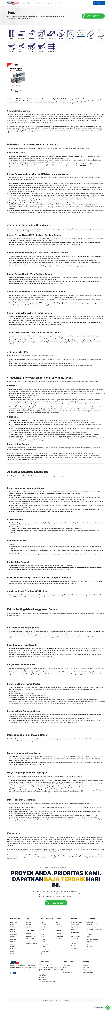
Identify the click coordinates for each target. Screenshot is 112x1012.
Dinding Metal (48, 3)
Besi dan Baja (25, 3)
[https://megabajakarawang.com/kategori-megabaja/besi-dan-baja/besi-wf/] (31, 48)
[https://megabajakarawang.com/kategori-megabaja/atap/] (11, 35)
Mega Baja (66, 1000)
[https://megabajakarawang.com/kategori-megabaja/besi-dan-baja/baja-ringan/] (21, 35)
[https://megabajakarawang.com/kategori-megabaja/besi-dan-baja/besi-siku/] (100, 35)
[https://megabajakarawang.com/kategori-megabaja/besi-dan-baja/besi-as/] (90, 35)
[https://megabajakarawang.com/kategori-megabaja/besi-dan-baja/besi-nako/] (81, 33)
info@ (40, 981)
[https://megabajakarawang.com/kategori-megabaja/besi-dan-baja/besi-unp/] (11, 48)
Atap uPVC (58, 3)
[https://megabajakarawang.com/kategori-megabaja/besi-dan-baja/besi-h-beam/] (41, 48)
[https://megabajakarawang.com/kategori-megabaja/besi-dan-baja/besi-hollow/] (41, 35)
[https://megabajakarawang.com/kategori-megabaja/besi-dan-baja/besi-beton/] (31, 35)
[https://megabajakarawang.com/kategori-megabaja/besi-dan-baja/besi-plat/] (71, 35)
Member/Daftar (99, 3)
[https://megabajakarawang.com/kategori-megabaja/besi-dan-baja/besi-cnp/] (51, 35)
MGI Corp (58, 1000)
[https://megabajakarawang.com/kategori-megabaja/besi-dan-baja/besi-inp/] (21, 48)
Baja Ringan (37, 3)
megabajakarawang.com (48, 981)
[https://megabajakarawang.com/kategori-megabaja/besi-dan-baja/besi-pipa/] (61, 35)
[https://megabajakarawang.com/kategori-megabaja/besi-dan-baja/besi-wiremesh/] (51, 48)
